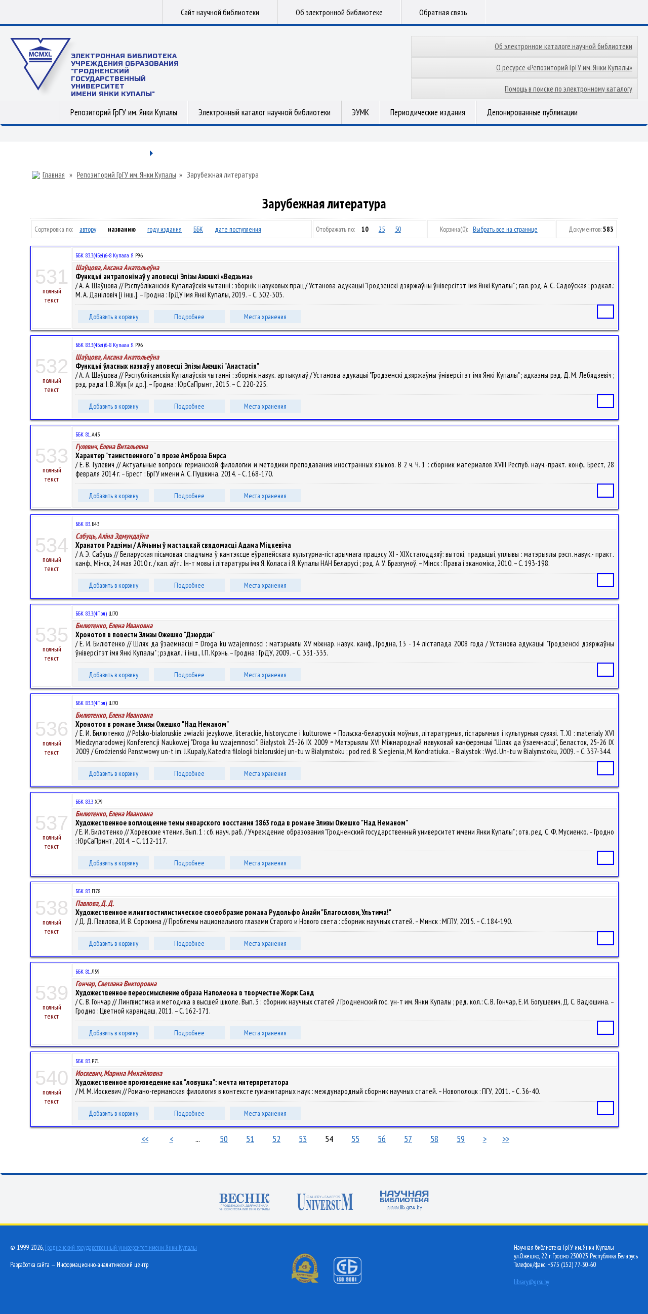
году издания (164, 229)
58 (434, 1139)
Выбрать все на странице (505, 229)
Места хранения (265, 316)
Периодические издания (427, 112)
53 (303, 1139)
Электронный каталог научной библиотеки (264, 112)
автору (87, 229)
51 (250, 1139)
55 (355, 1139)
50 (398, 229)
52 (276, 1139)
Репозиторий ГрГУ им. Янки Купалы (123, 112)
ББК (198, 229)
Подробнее (189, 316)
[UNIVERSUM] (325, 1203)
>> (505, 1139)
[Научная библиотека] (404, 1201)
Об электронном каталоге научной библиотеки (563, 46)
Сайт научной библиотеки (220, 12)
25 (382, 229)
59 (461, 1139)
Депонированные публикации (532, 112)
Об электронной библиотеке (339, 12)
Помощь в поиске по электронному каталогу (568, 89)
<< (144, 1139)
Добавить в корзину (113, 316)
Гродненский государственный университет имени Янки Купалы (121, 1247)
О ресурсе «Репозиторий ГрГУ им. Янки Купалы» (564, 67)
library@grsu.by (531, 1282)
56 (382, 1139)
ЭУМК (360, 112)
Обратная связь (443, 12)
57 (408, 1139)
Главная (54, 175)
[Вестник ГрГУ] (244, 1203)
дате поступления (238, 229)
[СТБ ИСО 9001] (354, 1281)
